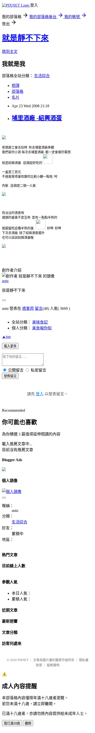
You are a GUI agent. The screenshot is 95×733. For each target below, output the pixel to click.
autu (5, 281)
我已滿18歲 (12, 723)
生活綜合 (42, 76)
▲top (6, 337)
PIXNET (23, 660)
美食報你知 (42, 328)
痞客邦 (28, 308)
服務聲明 (53, 665)
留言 (39, 308)
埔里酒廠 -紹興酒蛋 (37, 118)
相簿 (15, 86)
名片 (15, 97)
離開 (28, 723)
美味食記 (40, 322)
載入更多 (10, 346)
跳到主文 (10, 51)
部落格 (17, 91)
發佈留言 (10, 376)
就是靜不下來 (25, 38)
